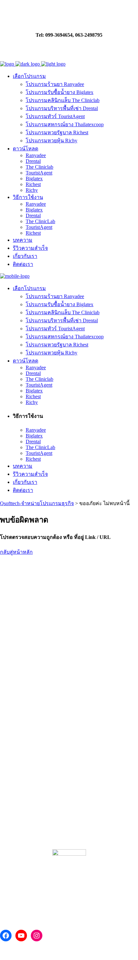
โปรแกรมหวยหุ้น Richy (26, 737)
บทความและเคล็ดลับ (29, 786)
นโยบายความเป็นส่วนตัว (27, 620)
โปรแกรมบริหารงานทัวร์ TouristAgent (41, 697)
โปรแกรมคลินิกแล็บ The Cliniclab (37, 689)
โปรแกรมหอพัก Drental (26, 681)
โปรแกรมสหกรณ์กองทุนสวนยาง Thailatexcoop (52, 713)
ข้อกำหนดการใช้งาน (23, 633)
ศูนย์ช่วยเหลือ (19, 769)
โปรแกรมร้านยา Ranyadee (29, 665)
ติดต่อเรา (38, 607)
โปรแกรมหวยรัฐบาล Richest (31, 729)
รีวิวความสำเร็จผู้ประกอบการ (40, 820)
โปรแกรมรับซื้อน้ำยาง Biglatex (34, 705)
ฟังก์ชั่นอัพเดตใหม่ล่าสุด (33, 803)
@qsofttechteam (38, 903)
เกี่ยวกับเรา (12, 607)
